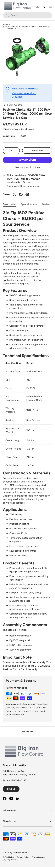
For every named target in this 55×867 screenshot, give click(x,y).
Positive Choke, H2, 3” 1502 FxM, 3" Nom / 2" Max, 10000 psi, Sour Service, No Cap (27, 27)
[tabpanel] (27, 440)
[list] (27, 56)
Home (5, 24)
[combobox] (27, 15)
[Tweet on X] (14, 194)
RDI (4, 104)
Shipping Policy (9, 860)
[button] (44, 6)
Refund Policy (8, 857)
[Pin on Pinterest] (27, 194)
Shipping (7, 129)
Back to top (27, 731)
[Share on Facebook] (21, 194)
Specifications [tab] (29, 204)
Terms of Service (38, 857)
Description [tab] (9, 204)
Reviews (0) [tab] (48, 204)
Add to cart (37, 150)
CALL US (11, 789)
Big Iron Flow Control (18, 852)
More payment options (27, 167)
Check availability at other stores (23, 186)
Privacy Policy (23, 857)
